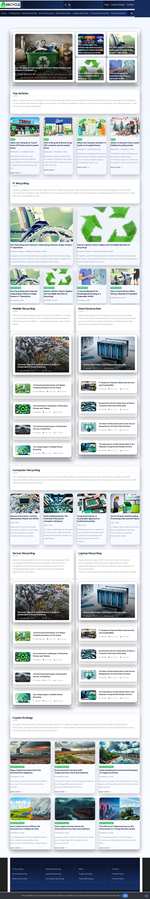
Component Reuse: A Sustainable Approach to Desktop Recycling (88, 518)
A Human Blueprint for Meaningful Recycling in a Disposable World (120, 76)
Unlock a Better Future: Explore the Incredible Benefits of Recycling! (91, 76)
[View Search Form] (132, 13)
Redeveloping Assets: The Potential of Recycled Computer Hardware (56, 518)
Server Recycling (46, 13)
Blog (106, 5)
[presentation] (24, 127)
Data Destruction (63, 13)
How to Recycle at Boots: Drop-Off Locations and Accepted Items (58, 145)
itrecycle (38, 412)
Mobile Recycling (29, 13)
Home (4, 13)
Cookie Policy (118, 874)
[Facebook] (65, 4)
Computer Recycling (99, 13)
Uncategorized (20, 63)
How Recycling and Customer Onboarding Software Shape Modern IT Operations (121, 50)
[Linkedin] (69, 4)
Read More (19, 78)
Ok (125, 895)
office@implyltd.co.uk (24, 74)
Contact (130, 5)
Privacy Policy (118, 879)
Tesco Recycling (118, 13)
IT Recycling (14, 13)
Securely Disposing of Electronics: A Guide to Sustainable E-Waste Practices (38, 365)
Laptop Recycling (80, 13)
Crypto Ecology (117, 5)
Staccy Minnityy (24, 370)
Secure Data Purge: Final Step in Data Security (104, 365)
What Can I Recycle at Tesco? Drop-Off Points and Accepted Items (24, 145)
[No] (146, 896)
